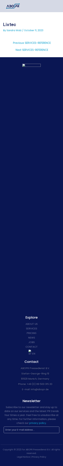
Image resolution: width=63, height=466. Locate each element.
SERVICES (31, 328)
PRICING (31, 333)
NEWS (31, 337)
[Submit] (48, 430)
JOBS (31, 342)
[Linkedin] (31, 302)
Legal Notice (23, 456)
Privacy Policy (39, 456)
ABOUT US (32, 324)
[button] (56, 6)
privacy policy (37, 423)
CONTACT (32, 347)
